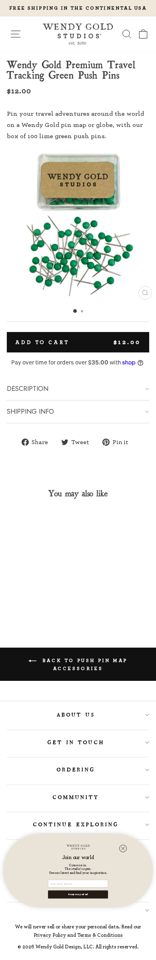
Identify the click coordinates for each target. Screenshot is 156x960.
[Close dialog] (123, 848)
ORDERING (76, 770)
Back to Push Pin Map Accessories (84, 664)
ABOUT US (76, 715)
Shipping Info (30, 411)
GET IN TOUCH (76, 742)
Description (27, 388)
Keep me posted (78, 894)
